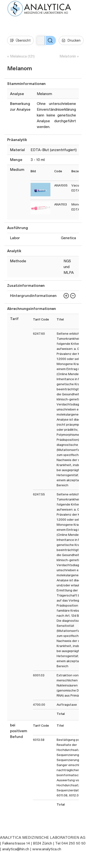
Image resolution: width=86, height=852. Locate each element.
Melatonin (67, 56)
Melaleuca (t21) (22, 56)
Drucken (74, 40)
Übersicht (23, 40)
